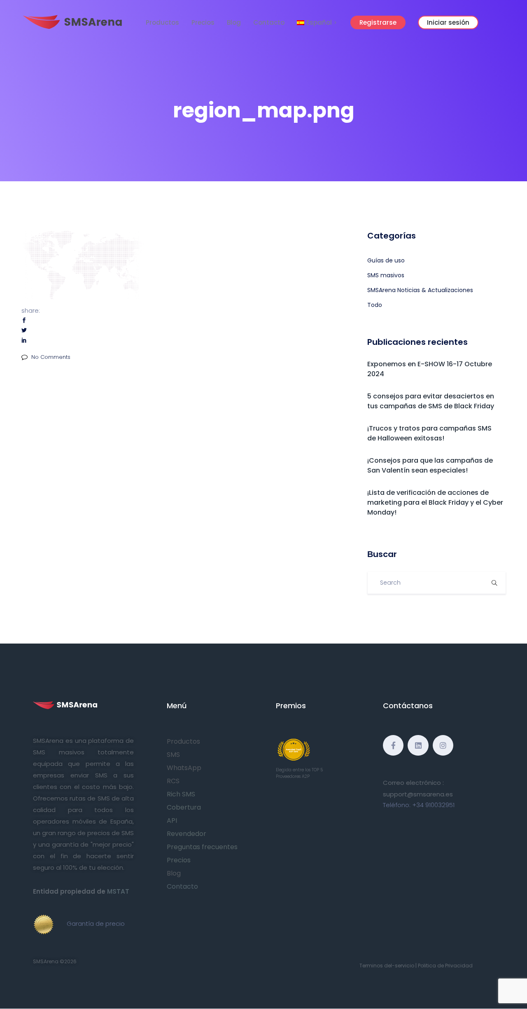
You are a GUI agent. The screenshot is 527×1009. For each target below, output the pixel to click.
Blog (234, 22)
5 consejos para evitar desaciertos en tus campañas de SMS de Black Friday (430, 401)
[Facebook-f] (393, 745)
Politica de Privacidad (445, 965)
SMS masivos (385, 275)
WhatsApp (184, 768)
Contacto (268, 22)
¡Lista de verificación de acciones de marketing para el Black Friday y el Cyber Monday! (435, 502)
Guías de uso (386, 260)
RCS (173, 781)
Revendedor (186, 833)
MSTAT (118, 891)
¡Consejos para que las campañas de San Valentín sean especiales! (430, 465)
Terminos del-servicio (386, 965)
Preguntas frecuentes (202, 847)
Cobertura (184, 807)
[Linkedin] (418, 745)
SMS (173, 754)
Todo (374, 305)
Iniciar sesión (448, 22)
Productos (162, 22)
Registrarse (377, 22)
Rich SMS (181, 794)
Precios (203, 22)
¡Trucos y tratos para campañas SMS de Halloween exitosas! (429, 433)
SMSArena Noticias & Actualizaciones (420, 290)
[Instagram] (443, 745)
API (172, 820)
